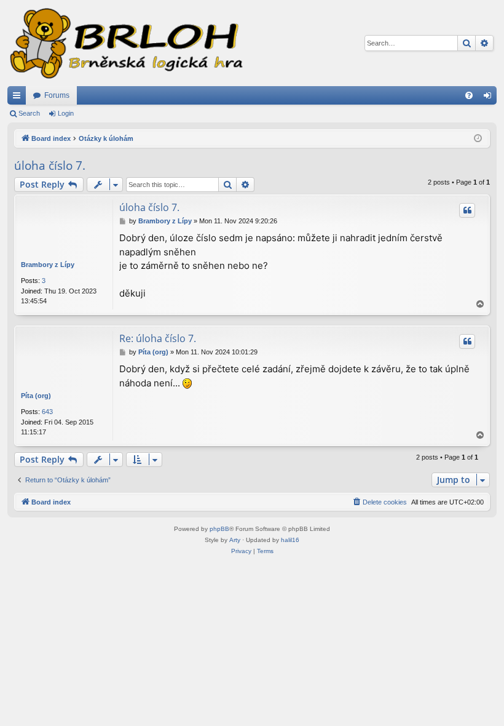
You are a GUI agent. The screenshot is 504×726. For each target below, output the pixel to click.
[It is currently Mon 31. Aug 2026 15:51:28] (478, 139)
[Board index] (125, 43)
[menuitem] (469, 95)
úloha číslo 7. (49, 166)
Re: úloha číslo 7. (157, 338)
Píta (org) (36, 395)
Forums (56, 95)
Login (66, 113)
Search (29, 113)
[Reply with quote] (467, 210)
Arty (234, 540)
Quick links (19, 98)
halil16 (290, 540)
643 (47, 411)
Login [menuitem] (490, 98)
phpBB (219, 528)
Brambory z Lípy (47, 264)
